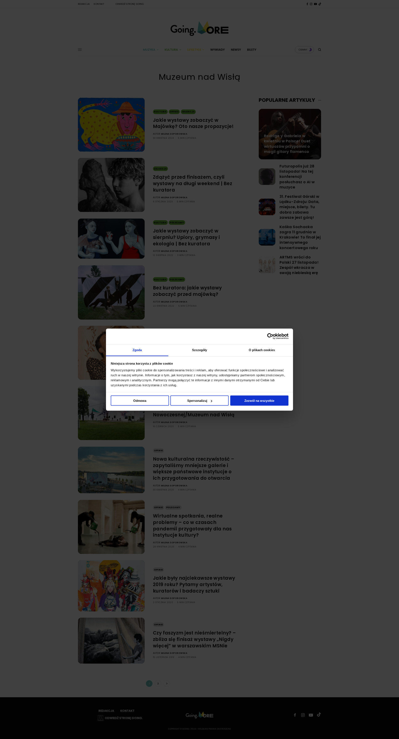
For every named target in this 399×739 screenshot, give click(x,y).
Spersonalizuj (197, 400)
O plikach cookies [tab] (262, 350)
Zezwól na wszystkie (259, 400)
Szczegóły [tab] (199, 350)
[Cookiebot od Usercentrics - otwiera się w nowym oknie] (270, 336)
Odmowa (139, 400)
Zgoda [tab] (137, 350)
